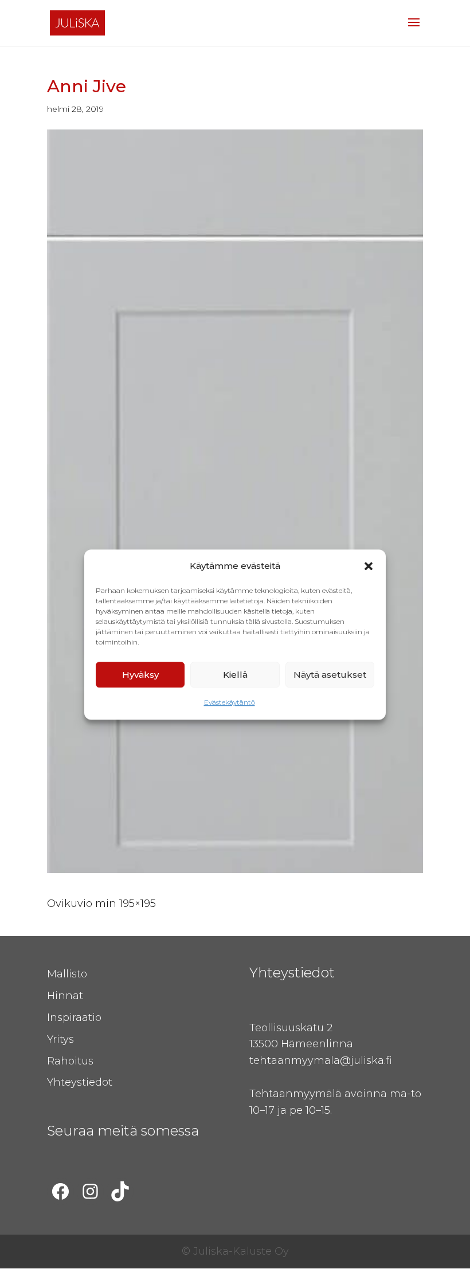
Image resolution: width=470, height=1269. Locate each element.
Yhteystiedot (79, 1082)
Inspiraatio (74, 1017)
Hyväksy (140, 674)
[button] (368, 566)
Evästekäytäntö (229, 702)
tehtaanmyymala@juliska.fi (320, 1060)
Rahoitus (70, 1061)
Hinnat (65, 995)
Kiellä (235, 674)
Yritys (60, 1039)
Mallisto (67, 974)
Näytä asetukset (329, 674)
